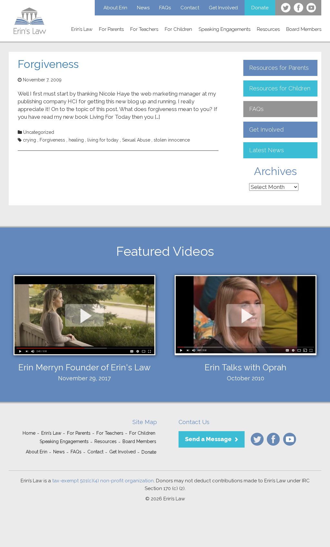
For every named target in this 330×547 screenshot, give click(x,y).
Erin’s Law (81, 29)
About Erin (115, 8)
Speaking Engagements (224, 29)
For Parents (111, 29)
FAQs (165, 8)
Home (29, 433)
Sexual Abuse (136, 140)
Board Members (303, 29)
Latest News (266, 150)
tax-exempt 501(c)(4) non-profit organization (103, 481)
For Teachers (144, 29)
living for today (103, 140)
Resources (268, 29)
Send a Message (208, 439)
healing (76, 140)
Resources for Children (279, 88)
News (143, 8)
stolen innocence (172, 140)
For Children (178, 29)
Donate (259, 8)
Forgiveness (48, 64)
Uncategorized (38, 132)
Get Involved (223, 8)
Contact (189, 8)
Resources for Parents (279, 67)
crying (29, 140)
